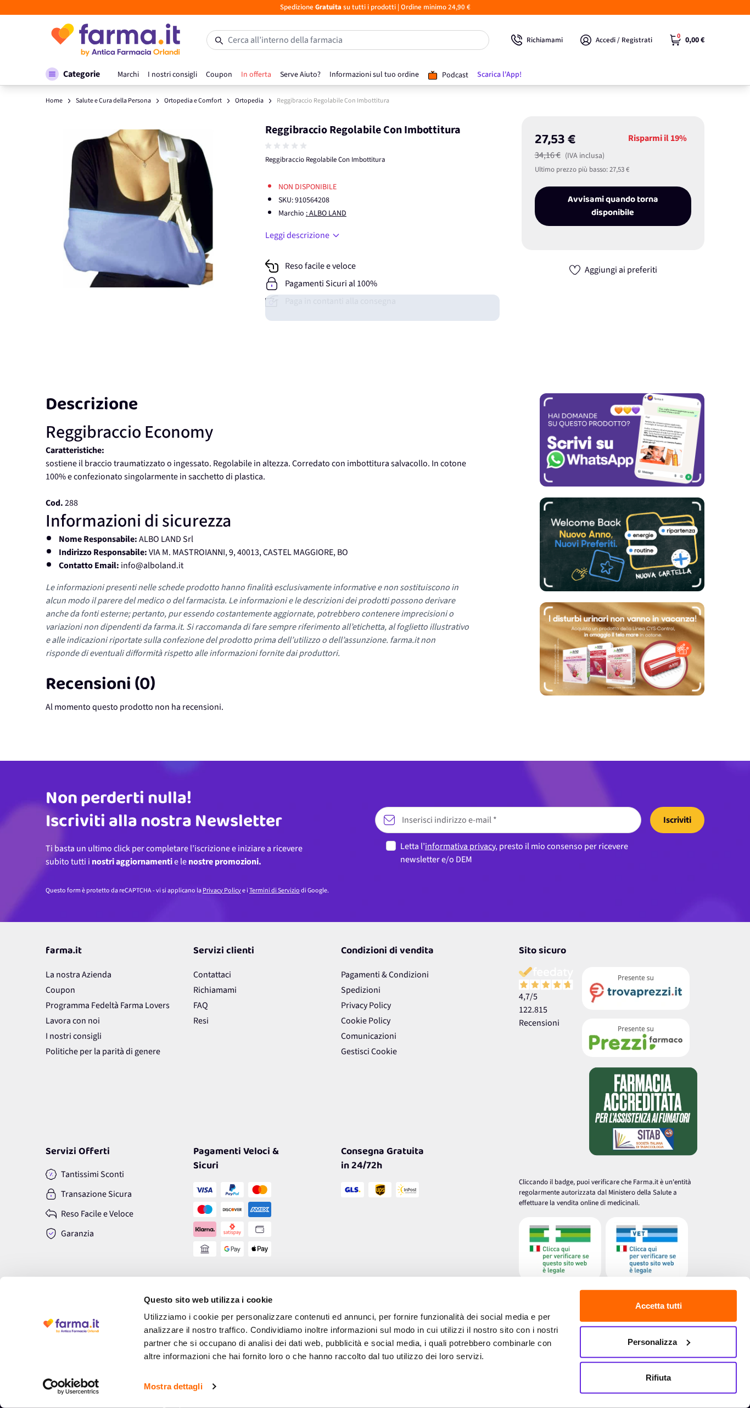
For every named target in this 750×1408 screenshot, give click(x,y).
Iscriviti (677, 820)
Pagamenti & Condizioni (385, 975)
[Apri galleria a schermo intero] (138, 208)
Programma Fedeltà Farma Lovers (108, 1005)
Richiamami (215, 990)
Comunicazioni (368, 1036)
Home (54, 100)
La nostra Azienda (78, 975)
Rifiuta (658, 1377)
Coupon (60, 990)
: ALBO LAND (326, 213)
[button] (73, 74)
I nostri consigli (74, 1036)
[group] (287, 146)
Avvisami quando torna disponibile (613, 206)
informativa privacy (460, 846)
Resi (201, 1021)
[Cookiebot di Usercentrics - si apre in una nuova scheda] (71, 1386)
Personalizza (652, 1341)
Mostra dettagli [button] (173, 1386)
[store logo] (115, 40)
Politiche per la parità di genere (103, 1051)
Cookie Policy (365, 1021)
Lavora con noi (73, 1021)
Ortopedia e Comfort (193, 100)
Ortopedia (249, 100)
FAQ (200, 1005)
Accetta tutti (658, 1305)
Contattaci (212, 975)
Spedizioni (360, 990)
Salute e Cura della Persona (113, 100)
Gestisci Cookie (369, 1051)
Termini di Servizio (274, 890)
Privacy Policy (222, 890)
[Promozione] (622, 440)
